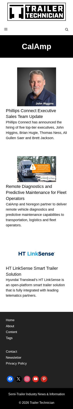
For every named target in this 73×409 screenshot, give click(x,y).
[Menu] (36, 29)
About (10, 326)
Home (10, 320)
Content (11, 332)
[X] (18, 378)
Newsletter (13, 357)
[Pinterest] (44, 378)
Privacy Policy (16, 363)
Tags (9, 338)
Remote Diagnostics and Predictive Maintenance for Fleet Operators (36, 192)
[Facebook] (10, 378)
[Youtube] (35, 378)
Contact (11, 351)
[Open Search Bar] (66, 30)
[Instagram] (27, 378)
